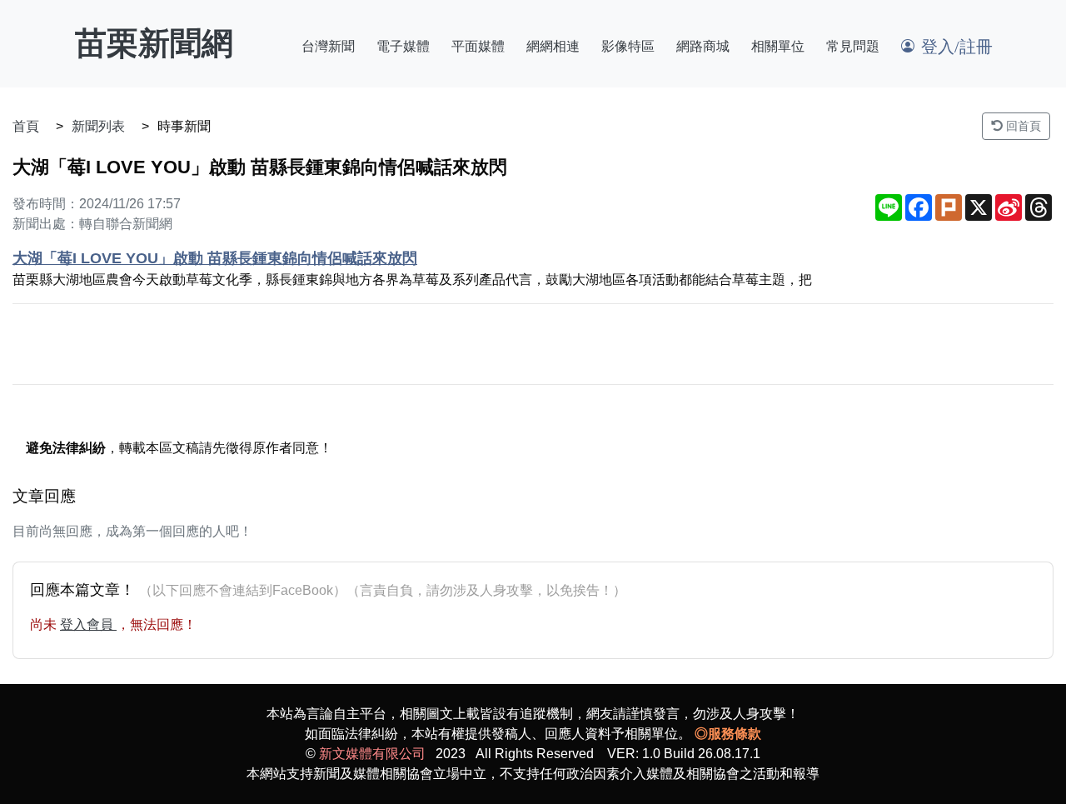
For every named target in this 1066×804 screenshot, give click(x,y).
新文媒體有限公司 (372, 754)
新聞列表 (98, 126)
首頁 (25, 126)
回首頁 (1022, 125)
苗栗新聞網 (154, 43)
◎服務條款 (728, 734)
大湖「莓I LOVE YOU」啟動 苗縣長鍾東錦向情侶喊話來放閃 (214, 258)
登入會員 (88, 624)
